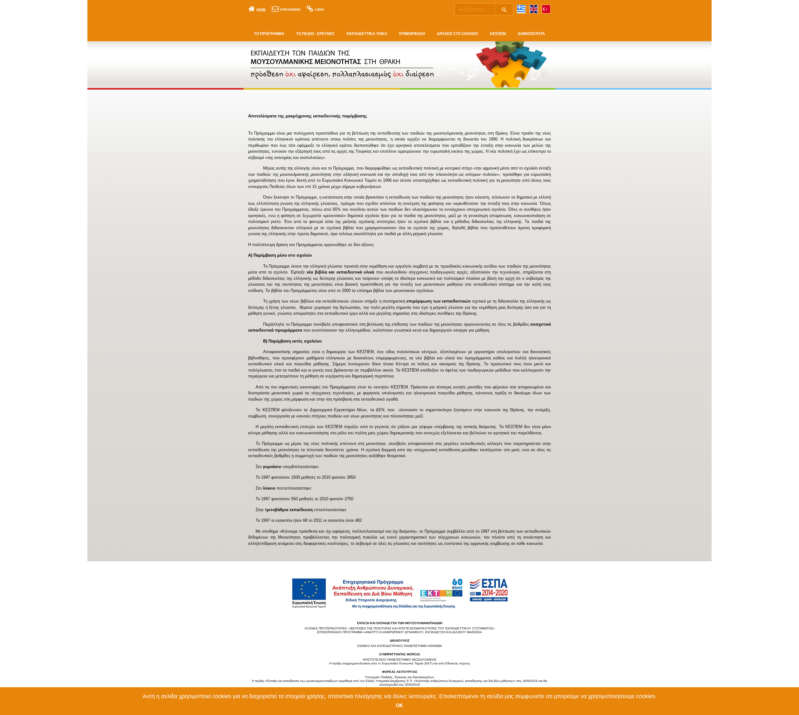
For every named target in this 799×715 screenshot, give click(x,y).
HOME (261, 9)
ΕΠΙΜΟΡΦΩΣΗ (412, 34)
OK (399, 705)
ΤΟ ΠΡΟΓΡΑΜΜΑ (269, 34)
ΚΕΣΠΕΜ (498, 34)
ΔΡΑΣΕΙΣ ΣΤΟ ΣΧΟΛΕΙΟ (457, 34)
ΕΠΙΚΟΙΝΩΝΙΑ (290, 9)
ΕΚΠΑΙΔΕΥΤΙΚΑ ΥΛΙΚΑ (367, 34)
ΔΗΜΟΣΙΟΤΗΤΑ (531, 34)
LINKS (319, 9)
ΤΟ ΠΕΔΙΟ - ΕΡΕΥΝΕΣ (315, 34)
